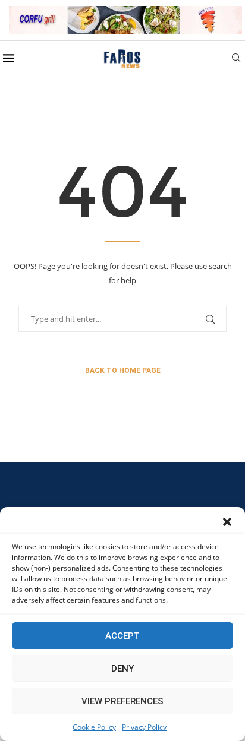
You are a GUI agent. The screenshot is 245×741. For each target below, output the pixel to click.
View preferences (122, 701)
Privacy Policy (144, 727)
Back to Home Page (123, 370)
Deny (122, 668)
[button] (227, 522)
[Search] (236, 59)
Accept (122, 636)
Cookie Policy (94, 727)
